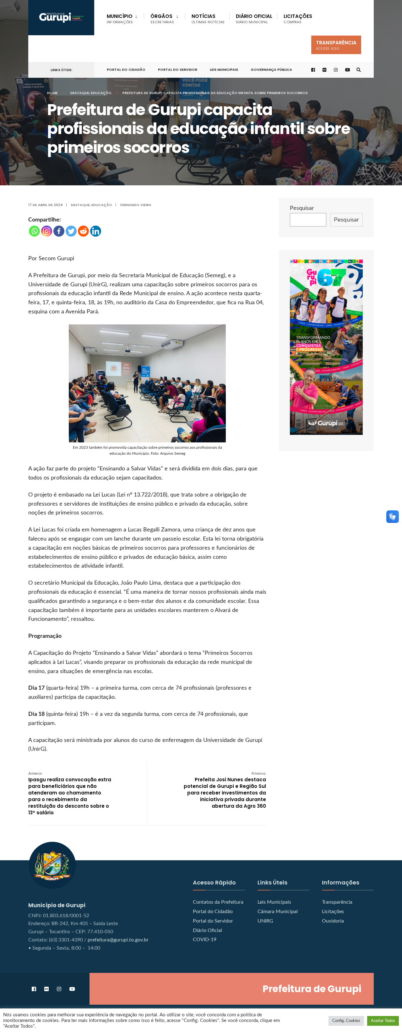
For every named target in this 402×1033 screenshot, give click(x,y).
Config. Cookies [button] (346, 1021)
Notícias (208, 19)
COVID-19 (204, 939)
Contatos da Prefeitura (218, 902)
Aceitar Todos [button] (383, 1021)
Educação (101, 92)
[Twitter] (71, 231)
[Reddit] (83, 231)
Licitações (298, 19)
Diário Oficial (254, 19)
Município (120, 19)
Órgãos (162, 19)
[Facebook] (58, 231)
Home (52, 92)
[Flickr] (324, 70)
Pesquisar (302, 208)
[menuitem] (125, 17)
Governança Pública (271, 69)
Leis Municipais (224, 69)
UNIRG (265, 921)
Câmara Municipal (278, 911)
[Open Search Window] (358, 70)
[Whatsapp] (34, 231)
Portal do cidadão (126, 69)
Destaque (79, 92)
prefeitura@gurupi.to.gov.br (118, 939)
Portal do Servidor (177, 69)
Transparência (336, 45)
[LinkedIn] (95, 231)
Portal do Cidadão (213, 911)
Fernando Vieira (135, 204)
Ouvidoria (333, 921)
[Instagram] (46, 231)
